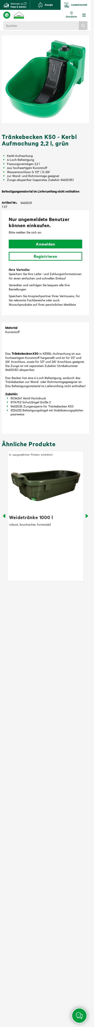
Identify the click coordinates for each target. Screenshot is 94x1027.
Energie (49, 4)
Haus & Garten (18, 5)
